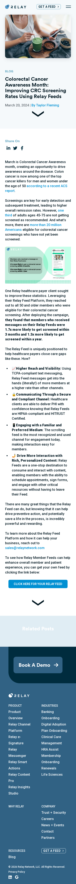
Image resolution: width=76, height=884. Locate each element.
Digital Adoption (53, 724)
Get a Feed (47, 6)
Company (48, 806)
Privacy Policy (16, 871)
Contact (47, 831)
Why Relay (16, 806)
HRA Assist (49, 749)
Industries (49, 705)
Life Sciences (52, 775)
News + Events (52, 825)
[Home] (15, 7)
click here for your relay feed (38, 584)
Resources (16, 850)
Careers (47, 819)
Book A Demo (34, 665)
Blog (12, 857)
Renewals (48, 768)
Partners (48, 838)
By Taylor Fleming (45, 105)
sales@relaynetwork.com (25, 548)
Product (15, 705)
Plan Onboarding (54, 731)
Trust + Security (53, 813)
